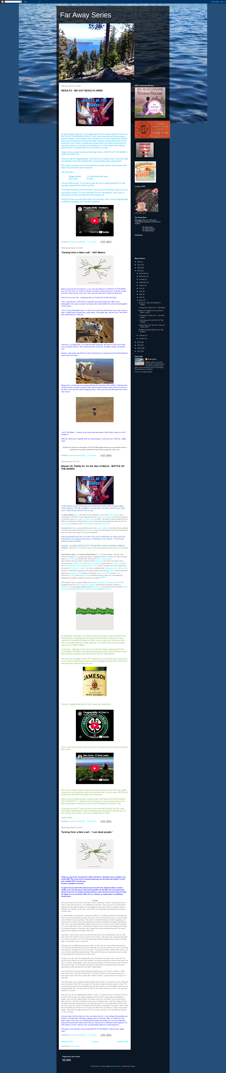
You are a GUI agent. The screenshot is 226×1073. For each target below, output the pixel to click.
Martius (75, 528)
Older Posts (122, 1041)
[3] (85, 567)
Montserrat (65, 587)
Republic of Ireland (98, 582)
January (142, 338)
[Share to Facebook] (108, 242)
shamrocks (75, 573)
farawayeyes (152, 359)
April (141, 297)
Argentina (88, 589)
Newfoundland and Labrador (85, 585)
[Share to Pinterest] (110, 242)
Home (95, 1041)
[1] (109, 523)
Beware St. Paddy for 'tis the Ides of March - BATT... (151, 311)
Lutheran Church (90, 566)
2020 (139, 262)
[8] (104, 577)
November (143, 276)
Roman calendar (114, 515)
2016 (139, 268)
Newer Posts (67, 1041)
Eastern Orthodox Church (72, 566)
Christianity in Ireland (77, 568)
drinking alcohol (84, 575)
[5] (67, 570)
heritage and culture (111, 568)
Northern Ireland (112, 582)
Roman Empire (103, 524)
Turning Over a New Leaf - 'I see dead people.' (87, 832)
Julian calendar (102, 528)
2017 (139, 265)
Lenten (118, 573)
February (142, 335)
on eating (72, 575)
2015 (139, 271)
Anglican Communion (94, 563)
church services (101, 573)
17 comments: (92, 242)
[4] (125, 563)
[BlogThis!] (104, 242)
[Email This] (101, 242)
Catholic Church (78, 563)
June (141, 291)
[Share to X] (106, 242)
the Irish (123, 568)
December (143, 273)
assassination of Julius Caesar (84, 519)
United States (80, 589)
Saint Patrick (70, 559)
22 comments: (92, 455)
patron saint (101, 559)
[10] (106, 582)
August (141, 285)
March (141, 300)
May (141, 294)
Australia (96, 589)
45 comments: (92, 821)
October (142, 279)
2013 (139, 345)
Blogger (132, 1066)
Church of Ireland (118, 563)
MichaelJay (117, 1066)
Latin (76, 515)
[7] (109, 572)
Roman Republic (87, 524)
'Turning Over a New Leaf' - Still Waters (83, 252)
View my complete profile (143, 372)
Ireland (109, 559)
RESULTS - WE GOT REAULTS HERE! (82, 90)
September (143, 282)
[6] (80, 572)
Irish (98, 554)
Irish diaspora (97, 587)
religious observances (104, 517)
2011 (139, 351)
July (140, 288)
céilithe (111, 571)
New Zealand (106, 589)
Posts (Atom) (75, 1046)
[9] (105, 577)
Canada (69, 589)
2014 (139, 342)
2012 (139, 348)
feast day (99, 561)
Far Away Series (85, 15)
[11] (120, 582)
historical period (66, 524)
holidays (90, 530)
